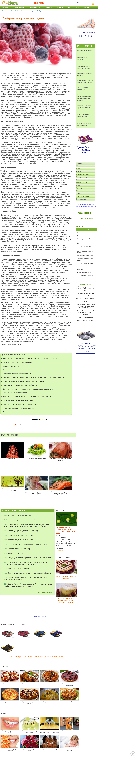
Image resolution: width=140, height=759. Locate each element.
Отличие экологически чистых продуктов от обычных (84, 107)
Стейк (78, 171)
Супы (78, 230)
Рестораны (48, 7)
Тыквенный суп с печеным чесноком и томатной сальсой (85, 276)
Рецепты (87, 7)
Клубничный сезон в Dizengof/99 (18, 535)
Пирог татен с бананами (69, 702)
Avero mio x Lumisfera (13, 553)
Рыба (78, 180)
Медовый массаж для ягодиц (50, 749)
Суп (77, 166)
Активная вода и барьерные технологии (18, 400)
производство (26, 424)
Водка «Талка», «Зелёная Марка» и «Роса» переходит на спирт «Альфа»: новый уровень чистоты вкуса (28, 585)
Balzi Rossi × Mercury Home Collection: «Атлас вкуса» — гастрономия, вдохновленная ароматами (26, 563)
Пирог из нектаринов (10, 702)
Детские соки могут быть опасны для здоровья (21, 370)
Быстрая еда (81, 199)
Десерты (79, 193)
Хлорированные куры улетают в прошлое (18, 408)
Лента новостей (20, 7)
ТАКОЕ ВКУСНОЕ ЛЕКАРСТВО (82, 88)
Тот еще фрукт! (9, 412)
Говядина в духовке (83, 177)
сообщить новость (38, 616)
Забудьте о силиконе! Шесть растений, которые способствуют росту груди (85, 319)
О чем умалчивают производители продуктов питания (23, 381)
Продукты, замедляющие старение (70, 749)
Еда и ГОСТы (15, 11)
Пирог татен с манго (49, 702)
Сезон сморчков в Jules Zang (16, 549)
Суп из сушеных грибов (84, 239)
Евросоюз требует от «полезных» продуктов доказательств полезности (30, 389)
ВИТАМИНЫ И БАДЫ (85, 218)
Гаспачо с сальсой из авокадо (85, 232)
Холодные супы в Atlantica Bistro (18, 540)
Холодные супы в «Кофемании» (17, 515)
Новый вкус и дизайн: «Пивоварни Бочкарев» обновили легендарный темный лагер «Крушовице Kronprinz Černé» (26, 525)
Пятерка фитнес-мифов (69, 731)
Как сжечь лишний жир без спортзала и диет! (85, 294)
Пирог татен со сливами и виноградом (70, 684)
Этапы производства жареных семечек (18, 362)
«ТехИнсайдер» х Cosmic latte (16, 569)
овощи (7, 424)
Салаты (79, 163)
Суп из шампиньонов (83, 236)
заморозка (15, 424)
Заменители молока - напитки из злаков (84, 67)
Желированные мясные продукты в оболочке (20, 385)
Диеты (70, 7)
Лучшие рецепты (82, 196)
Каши (78, 191)
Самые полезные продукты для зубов (10, 749)
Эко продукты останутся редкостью (17, 374)
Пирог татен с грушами (10, 683)
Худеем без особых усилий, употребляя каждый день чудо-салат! (85, 312)
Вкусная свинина (82, 174)
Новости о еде (6, 11)
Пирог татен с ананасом (29, 683)
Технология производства (28, 11)
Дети (77, 7)
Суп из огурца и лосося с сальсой (87, 272)
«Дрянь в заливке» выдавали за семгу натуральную (60, 493)
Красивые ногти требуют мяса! (30, 749)
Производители (35, 7)
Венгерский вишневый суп (85, 255)
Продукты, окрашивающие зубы (10, 731)
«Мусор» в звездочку (11, 366)
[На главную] (9, 6)
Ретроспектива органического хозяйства (12, 490)
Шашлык (79, 169)
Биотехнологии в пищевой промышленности (19, 404)
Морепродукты (81, 182)
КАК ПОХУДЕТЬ (85, 284)
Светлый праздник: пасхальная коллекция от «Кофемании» (27, 573)
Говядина (84, 230)
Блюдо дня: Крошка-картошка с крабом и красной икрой (27, 558)
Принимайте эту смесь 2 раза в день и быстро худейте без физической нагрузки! (85, 306)
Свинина (91, 230)
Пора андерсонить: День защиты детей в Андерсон (25, 544)
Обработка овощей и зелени (36, 458)
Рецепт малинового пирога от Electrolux (66, 577)
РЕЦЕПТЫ (79, 226)
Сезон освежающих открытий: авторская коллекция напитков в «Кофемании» (25, 579)
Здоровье (60, 7)
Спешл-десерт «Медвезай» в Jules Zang (20, 531)
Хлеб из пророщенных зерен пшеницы (84, 124)
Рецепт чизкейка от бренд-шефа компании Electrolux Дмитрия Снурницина (66, 600)
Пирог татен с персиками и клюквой (30, 702)
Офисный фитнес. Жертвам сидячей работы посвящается (49, 731)
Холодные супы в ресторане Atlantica (19, 520)
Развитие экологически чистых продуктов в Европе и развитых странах (30, 358)
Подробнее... (60, 550)
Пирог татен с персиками (50, 683)
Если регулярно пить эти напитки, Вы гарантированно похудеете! (85, 288)
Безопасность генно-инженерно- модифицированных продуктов (27, 397)
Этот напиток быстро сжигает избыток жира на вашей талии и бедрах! (85, 299)
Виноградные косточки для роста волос (30, 731)
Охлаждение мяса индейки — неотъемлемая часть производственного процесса (33, 377)
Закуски (79, 188)
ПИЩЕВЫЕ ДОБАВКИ (85, 213)
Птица (78, 185)
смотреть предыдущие (44, 592)
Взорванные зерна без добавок (15, 393)
